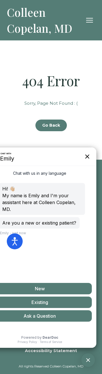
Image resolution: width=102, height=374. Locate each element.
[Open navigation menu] (89, 20)
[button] (51, 125)
